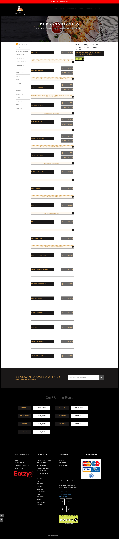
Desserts (19, 101)
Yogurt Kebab (20, 72)
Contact (98, 8)
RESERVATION (19, 468)
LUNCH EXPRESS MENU (44, 460)
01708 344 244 (64, 492)
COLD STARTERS (42, 463)
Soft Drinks (19, 108)
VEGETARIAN (41, 491)
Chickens (19, 87)
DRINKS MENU (63, 463)
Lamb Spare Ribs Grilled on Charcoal (58, 213)
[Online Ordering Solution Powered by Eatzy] (24, 474)
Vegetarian (19, 94)
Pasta (17, 79)
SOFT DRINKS (41, 502)
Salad (18, 97)
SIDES (39, 499)
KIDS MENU (40, 504)
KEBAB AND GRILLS (43, 468)
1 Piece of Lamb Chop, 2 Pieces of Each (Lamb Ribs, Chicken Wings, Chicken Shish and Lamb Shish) (52, 61)
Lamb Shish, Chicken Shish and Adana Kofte (57, 230)
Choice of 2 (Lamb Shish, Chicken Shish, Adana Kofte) (57, 246)
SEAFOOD (40, 484)
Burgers (18, 90)
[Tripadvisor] (69, 502)
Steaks (18, 76)
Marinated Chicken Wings (59, 180)
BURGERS (40, 489)
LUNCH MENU (63, 465)
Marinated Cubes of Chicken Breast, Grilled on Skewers (56, 146)
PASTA (39, 481)
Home (55, 8)
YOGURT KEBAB (42, 476)
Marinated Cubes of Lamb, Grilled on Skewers (57, 130)
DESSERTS (40, 497)
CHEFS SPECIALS (42, 470)
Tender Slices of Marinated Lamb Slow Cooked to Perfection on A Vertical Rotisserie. (54, 78)
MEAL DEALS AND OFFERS (22, 46)
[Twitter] (62, 509)
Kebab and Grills (21, 62)
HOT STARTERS (41, 465)
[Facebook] (62, 502)
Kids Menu (19, 112)
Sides (17, 104)
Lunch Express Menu (22, 51)
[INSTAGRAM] (69, 509)
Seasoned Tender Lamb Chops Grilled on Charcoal (57, 196)
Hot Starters (20, 58)
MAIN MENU (62, 460)
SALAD (39, 494)
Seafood (18, 83)
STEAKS (39, 478)
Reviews (89, 8)
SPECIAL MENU (71, 8)
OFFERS (81, 8)
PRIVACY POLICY (20, 463)
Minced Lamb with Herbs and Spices (58, 163)
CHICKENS (40, 486)
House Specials (20, 69)
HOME (16, 460)
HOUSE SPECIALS (42, 473)
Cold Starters (20, 54)
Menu (62, 8)
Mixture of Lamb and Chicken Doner (58, 113)
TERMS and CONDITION (22, 465)
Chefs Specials (20, 65)
